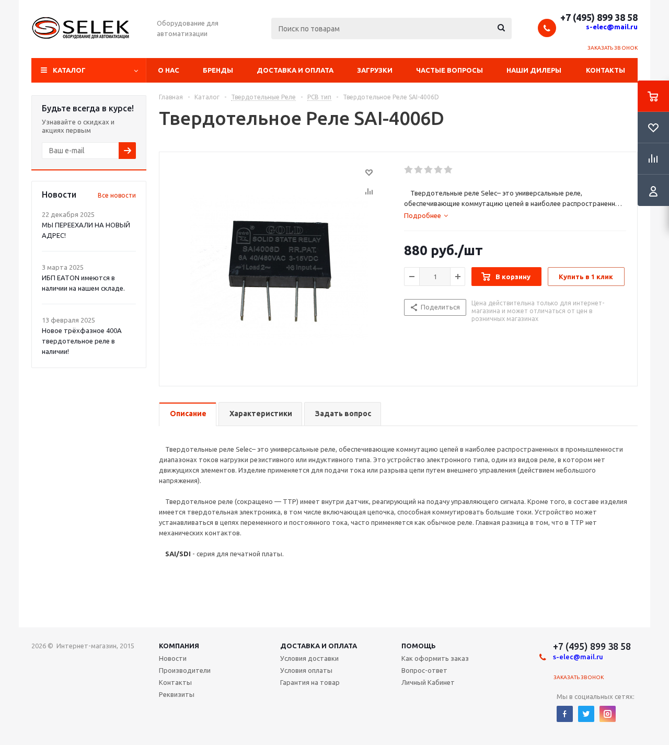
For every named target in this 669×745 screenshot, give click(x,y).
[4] (439, 170)
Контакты (605, 70)
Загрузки (375, 70)
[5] (449, 170)
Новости (173, 658)
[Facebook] (565, 714)
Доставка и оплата (295, 70)
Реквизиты (176, 694)
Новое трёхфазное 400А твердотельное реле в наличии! (82, 341)
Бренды (218, 70)
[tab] (426, 215)
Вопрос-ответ (424, 670)
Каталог (69, 70)
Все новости (117, 195)
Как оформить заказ (435, 658)
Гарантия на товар (310, 682)
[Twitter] (586, 714)
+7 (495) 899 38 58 (599, 17)
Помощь (418, 645)
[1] (409, 170)
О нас (168, 70)
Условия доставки (309, 658)
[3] (429, 170)
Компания (179, 645)
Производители (185, 670)
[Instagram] (607, 714)
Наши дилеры (533, 70)
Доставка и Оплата (318, 645)
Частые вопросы (449, 70)
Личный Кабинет (428, 682)
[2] (419, 170)
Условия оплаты (306, 670)
